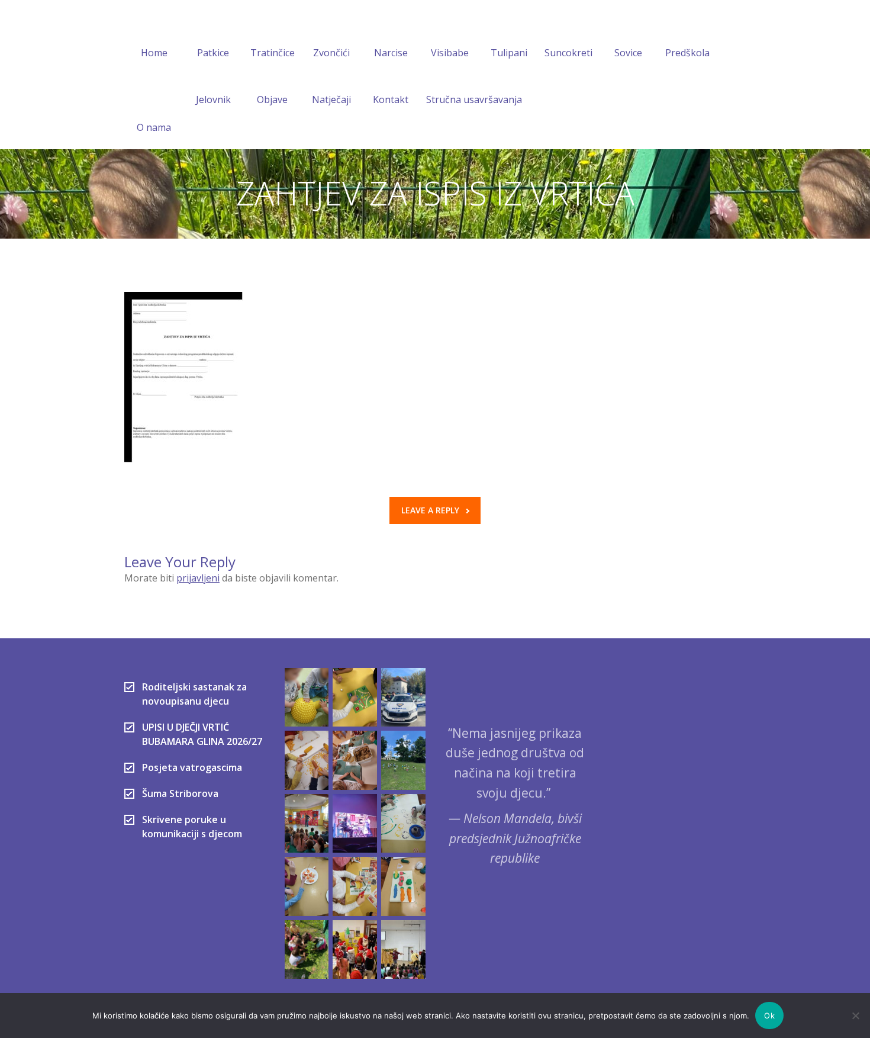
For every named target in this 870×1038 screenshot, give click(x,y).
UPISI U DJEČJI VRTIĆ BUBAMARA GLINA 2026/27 (202, 734)
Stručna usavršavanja (474, 99)
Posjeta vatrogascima (192, 767)
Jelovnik (213, 99)
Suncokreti (568, 52)
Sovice (628, 52)
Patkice (213, 52)
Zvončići (331, 52)
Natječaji (331, 99)
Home (154, 52)
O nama (154, 127)
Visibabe (450, 52)
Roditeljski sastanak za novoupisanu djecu (194, 694)
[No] (855, 1015)
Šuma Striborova (180, 793)
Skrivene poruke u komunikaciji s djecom (192, 826)
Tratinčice (272, 52)
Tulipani (509, 52)
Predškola (687, 52)
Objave (272, 99)
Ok (769, 1015)
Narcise (391, 52)
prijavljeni (198, 577)
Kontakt (390, 99)
